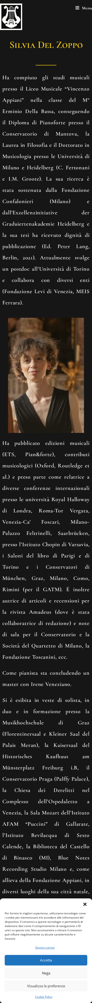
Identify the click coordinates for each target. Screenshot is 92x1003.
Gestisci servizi (45, 948)
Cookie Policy (43, 997)
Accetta (46, 960)
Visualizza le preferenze (46, 986)
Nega (46, 973)
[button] (85, 904)
